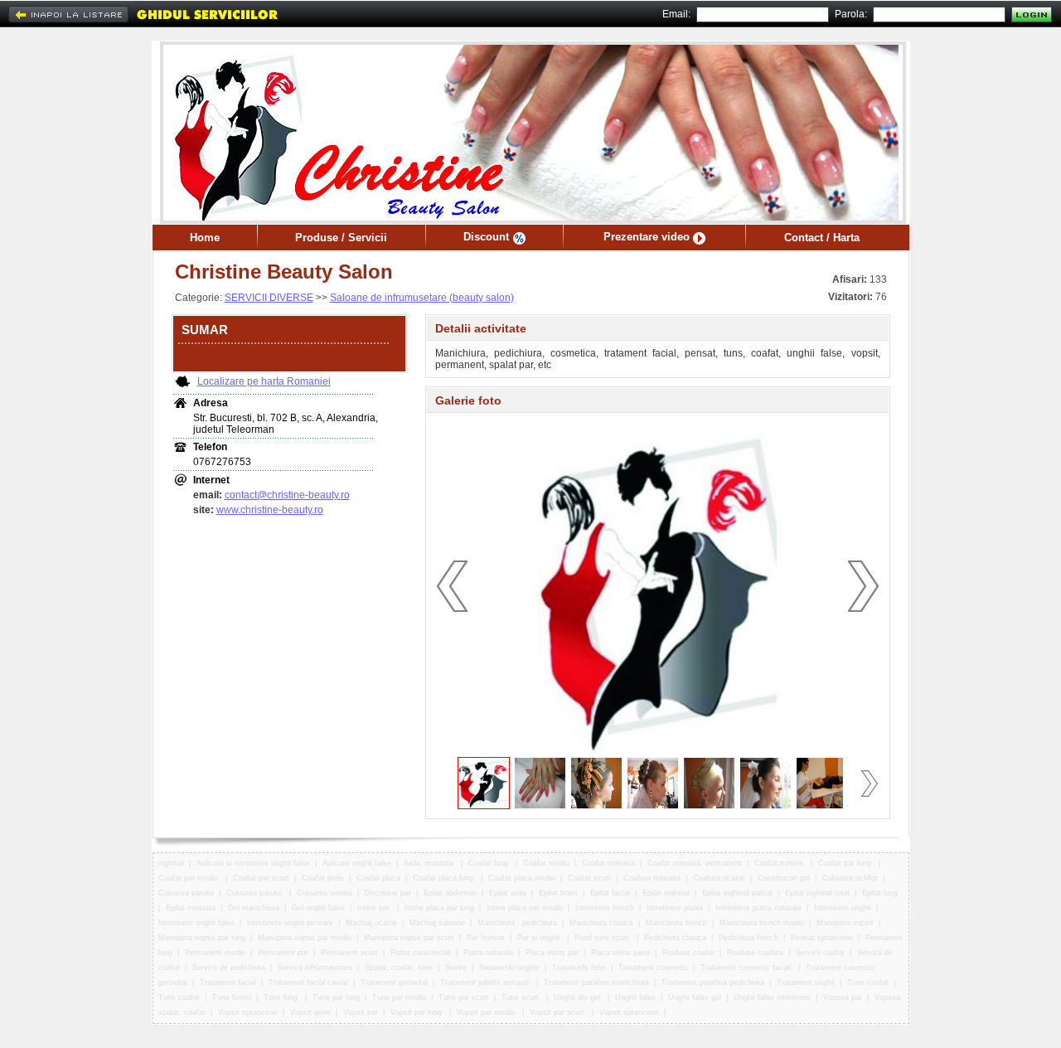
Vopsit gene (310, 1012)
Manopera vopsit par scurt (409, 938)
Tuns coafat (868, 982)
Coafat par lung (846, 863)
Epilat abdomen (450, 893)
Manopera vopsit (845, 923)
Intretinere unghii (842, 908)
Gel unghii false (318, 908)
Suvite (456, 967)
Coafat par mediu (189, 878)
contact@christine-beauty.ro (287, 495)
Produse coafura (755, 953)
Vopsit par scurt (558, 1012)
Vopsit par (360, 1012)
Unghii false (635, 997)
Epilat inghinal (666, 893)
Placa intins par (552, 953)
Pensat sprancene (822, 938)
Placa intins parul (620, 953)
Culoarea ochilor (850, 878)
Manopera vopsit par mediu (304, 938)
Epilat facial (610, 893)
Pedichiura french (748, 938)
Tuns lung (282, 997)
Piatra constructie (420, 953)
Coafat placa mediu (521, 878)
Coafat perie (323, 878)
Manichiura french (676, 923)
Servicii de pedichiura (228, 967)
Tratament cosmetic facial (746, 967)
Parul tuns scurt (603, 938)
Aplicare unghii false (356, 863)
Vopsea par (842, 997)
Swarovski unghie (509, 967)
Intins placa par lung (439, 908)
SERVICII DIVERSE (269, 297)
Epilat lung (880, 893)
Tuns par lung (336, 997)
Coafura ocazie (719, 878)
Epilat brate (558, 893)
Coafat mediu (546, 863)
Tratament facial (228, 982)
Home (205, 237)
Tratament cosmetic (653, 967)
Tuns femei (231, 997)
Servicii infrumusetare (315, 967)
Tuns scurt (521, 997)
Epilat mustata (191, 908)
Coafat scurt (589, 878)
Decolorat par (388, 893)
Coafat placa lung (444, 878)
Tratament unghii (806, 982)
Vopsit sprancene (248, 1012)
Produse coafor (688, 953)
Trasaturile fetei (579, 967)
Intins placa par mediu (525, 908)
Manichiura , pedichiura (517, 923)
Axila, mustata (430, 863)
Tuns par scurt (463, 997)
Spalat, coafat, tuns (399, 967)
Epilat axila (507, 893)
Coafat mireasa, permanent (694, 863)
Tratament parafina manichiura (596, 982)
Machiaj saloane (437, 923)
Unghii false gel (694, 997)
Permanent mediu (215, 953)
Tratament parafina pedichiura (712, 982)
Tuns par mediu (399, 997)
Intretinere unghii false (196, 923)
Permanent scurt (349, 953)
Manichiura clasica (601, 923)
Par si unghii (539, 938)
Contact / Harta (822, 237)
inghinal (171, 863)
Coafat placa (378, 878)
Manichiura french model (761, 923)
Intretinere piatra (675, 908)
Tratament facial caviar (308, 982)
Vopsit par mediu (487, 1012)
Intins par (374, 908)
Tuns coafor (179, 997)
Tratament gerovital (394, 982)
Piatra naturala (488, 953)
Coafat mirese (780, 863)
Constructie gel (784, 878)
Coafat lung (489, 863)
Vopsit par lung (417, 1012)
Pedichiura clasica (675, 938)
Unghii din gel (578, 997)
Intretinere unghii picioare (290, 923)
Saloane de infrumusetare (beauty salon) (422, 297)
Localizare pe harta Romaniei (264, 381)
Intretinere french (604, 908)
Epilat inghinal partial (737, 893)
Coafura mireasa (652, 878)
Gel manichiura (253, 908)
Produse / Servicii (341, 237)
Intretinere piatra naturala (758, 908)
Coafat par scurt (261, 878)
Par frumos (486, 938)
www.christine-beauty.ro (269, 510)
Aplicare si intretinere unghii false (253, 863)
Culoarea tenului (324, 893)
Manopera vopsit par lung (201, 938)
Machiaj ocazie (371, 923)
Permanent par (283, 953)
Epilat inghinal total (817, 893)
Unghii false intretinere (772, 997)
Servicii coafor (820, 953)
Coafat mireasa (608, 863)
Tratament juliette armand (485, 982)
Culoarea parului (186, 893)
